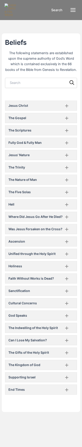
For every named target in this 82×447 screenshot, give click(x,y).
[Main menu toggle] (73, 10)
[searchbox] (41, 83)
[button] (54, 10)
